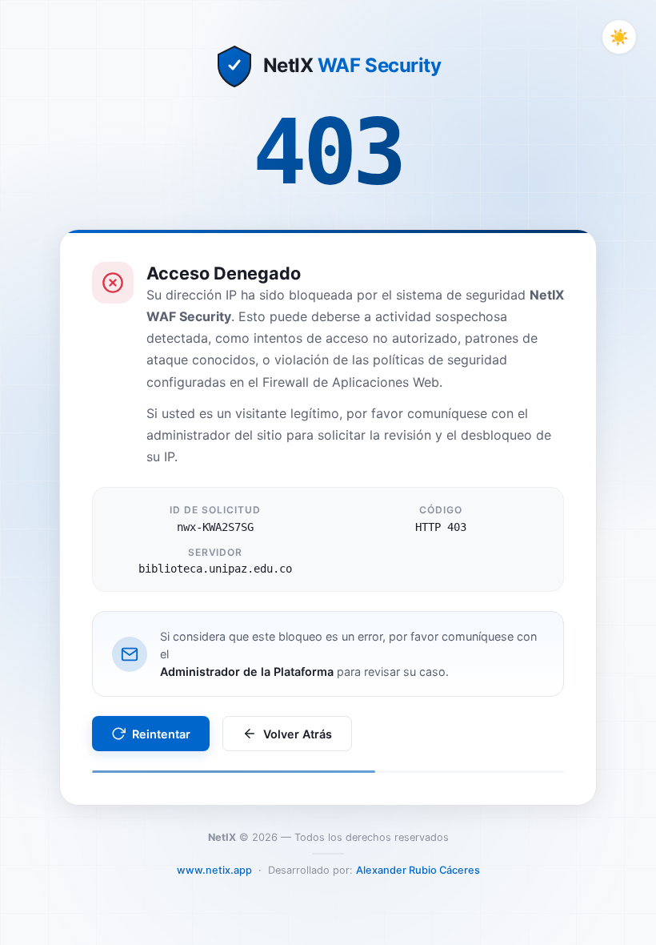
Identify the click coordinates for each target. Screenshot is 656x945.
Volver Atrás (297, 734)
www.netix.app (214, 870)
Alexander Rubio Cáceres (418, 870)
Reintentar (161, 734)
